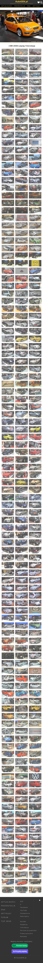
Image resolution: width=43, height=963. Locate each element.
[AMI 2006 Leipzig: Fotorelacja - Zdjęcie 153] (35, 429)
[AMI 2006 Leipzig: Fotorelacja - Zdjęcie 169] (8, 474)
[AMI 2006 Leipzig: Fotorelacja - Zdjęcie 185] (21, 512)
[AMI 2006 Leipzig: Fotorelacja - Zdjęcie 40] (8, 150)
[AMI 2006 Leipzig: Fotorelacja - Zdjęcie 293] (21, 784)
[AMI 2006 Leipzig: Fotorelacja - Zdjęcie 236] (21, 640)
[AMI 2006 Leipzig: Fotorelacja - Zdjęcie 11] (21, 74)
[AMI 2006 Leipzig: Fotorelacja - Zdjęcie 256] (8, 693)
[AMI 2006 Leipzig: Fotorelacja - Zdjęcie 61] (8, 203)
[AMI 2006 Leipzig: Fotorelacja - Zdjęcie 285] (35, 761)
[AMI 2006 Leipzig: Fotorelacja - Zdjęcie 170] (21, 474)
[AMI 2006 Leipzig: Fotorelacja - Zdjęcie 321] (35, 852)
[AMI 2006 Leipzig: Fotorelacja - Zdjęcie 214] (8, 588)
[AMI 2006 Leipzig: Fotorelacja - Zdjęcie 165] (35, 459)
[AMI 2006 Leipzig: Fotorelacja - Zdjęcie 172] (8, 482)
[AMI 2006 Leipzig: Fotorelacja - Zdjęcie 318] (35, 844)
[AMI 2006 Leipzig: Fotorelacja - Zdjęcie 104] (21, 308)
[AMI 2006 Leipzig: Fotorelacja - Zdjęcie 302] (21, 806)
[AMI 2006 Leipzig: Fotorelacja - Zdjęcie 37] (8, 142)
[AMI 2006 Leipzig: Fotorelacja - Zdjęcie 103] (8, 308)
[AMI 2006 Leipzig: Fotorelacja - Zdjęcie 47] (21, 165)
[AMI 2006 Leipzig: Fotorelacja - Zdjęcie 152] (21, 429)
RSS (21, 901)
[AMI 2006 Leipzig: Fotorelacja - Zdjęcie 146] (21, 414)
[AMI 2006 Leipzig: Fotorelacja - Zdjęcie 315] (35, 837)
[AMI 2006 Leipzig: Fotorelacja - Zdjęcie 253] (8, 686)
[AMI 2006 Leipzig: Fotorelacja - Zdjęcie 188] (21, 520)
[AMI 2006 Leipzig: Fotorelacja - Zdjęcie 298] (8, 799)
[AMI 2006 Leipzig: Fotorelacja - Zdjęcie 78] (35, 240)
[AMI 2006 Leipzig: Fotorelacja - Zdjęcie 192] (35, 527)
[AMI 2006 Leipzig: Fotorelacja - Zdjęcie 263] (21, 708)
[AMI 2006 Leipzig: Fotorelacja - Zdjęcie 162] (35, 452)
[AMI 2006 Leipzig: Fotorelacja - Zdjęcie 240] (35, 648)
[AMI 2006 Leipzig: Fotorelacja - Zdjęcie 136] (8, 391)
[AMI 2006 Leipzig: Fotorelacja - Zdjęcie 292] (8, 784)
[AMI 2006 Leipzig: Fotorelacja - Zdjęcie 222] (35, 603)
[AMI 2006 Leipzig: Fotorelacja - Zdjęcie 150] (35, 422)
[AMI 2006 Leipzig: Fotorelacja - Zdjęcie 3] (35, 52)
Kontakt (23, 921)
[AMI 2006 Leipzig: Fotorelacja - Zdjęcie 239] (21, 648)
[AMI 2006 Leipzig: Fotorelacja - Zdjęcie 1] (8, 52)
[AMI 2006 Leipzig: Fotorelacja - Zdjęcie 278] (21, 746)
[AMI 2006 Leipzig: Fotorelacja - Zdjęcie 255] (35, 686)
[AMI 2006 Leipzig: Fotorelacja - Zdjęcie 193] (8, 535)
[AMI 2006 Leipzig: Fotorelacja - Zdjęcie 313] (8, 837)
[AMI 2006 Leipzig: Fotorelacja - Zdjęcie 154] (8, 437)
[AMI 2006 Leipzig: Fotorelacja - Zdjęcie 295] (8, 791)
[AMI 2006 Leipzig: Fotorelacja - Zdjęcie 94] (8, 286)
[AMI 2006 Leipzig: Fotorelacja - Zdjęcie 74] (21, 233)
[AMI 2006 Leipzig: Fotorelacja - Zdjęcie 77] (21, 240)
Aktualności (6, 6)
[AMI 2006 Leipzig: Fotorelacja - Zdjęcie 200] (21, 550)
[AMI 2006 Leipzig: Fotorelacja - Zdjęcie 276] (35, 739)
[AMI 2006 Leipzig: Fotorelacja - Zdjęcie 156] (35, 437)
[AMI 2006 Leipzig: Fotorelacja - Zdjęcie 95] (21, 286)
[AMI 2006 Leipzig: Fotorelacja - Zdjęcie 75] (35, 233)
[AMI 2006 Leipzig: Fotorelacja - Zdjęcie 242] (21, 655)
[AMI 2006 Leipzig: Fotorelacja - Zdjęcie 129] (35, 369)
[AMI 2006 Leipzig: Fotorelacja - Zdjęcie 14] (21, 82)
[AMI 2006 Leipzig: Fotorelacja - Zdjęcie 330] (35, 874)
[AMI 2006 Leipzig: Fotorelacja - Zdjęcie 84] (35, 255)
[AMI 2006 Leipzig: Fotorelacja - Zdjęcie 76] (8, 240)
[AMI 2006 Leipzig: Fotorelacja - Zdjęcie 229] (8, 625)
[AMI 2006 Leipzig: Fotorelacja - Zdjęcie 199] (8, 550)
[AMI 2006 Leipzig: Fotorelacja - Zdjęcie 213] (35, 580)
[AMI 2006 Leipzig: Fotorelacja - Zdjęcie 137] (21, 391)
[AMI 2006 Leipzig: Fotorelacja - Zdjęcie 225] (35, 610)
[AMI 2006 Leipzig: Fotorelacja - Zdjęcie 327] (35, 867)
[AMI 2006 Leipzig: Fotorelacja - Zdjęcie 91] (8, 278)
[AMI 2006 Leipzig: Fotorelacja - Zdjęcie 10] (8, 74)
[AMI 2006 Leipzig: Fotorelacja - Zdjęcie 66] (35, 210)
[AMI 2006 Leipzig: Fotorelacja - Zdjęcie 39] (35, 142)
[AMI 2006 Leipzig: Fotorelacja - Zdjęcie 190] (8, 527)
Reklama (23, 936)
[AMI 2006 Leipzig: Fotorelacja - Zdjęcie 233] (21, 633)
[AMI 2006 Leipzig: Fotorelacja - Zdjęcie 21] (35, 97)
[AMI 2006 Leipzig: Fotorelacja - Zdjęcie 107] (21, 316)
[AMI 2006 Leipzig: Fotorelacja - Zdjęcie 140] (21, 399)
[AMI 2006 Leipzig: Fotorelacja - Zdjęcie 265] (8, 716)
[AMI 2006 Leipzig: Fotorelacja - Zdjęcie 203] (21, 557)
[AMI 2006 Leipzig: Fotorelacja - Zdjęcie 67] (8, 218)
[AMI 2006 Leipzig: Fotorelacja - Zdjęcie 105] (35, 308)
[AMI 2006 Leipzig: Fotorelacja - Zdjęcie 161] (21, 452)
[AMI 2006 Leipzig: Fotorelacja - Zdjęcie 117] (35, 338)
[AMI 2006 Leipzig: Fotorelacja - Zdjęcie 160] (8, 452)
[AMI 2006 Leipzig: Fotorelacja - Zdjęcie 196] (8, 542)
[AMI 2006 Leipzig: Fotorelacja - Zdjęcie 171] (35, 474)
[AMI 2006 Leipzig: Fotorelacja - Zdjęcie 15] (35, 82)
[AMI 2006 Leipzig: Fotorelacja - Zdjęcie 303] (35, 806)
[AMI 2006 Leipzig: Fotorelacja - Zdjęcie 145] (8, 414)
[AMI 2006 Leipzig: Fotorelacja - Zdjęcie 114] (35, 331)
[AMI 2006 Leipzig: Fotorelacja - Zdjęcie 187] (8, 520)
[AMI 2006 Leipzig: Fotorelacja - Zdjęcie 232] (8, 633)
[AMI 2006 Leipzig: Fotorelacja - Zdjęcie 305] (21, 814)
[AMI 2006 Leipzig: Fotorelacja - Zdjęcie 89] (21, 271)
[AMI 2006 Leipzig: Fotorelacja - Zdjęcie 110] (21, 323)
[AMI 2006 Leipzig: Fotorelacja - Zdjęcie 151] (8, 429)
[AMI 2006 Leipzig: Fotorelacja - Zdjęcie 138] (35, 391)
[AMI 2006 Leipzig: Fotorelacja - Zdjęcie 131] (21, 376)
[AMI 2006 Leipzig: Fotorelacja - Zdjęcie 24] (35, 104)
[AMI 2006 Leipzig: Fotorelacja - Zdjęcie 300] (35, 799)
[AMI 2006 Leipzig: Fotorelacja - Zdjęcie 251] (21, 678)
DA (28, 6)
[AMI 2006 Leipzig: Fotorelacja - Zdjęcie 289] (8, 776)
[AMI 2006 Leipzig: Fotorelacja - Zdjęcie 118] (8, 346)
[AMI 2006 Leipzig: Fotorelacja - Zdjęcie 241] (8, 655)
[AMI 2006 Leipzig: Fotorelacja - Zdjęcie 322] (8, 859)
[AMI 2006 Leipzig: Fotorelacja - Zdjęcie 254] (21, 686)
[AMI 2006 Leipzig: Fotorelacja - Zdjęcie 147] (35, 414)
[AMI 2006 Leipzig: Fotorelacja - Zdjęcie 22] (8, 104)
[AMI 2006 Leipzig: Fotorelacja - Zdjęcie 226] (8, 618)
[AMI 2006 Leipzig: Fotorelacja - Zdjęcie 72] (35, 225)
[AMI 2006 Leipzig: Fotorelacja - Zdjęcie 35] (21, 135)
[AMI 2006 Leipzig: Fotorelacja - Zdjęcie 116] (21, 338)
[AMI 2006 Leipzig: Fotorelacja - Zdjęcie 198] (35, 542)
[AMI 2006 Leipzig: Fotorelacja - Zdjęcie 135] (35, 384)
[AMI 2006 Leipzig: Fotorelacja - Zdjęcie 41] (21, 150)
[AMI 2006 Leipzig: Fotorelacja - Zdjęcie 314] (21, 837)
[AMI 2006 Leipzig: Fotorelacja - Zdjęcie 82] (8, 255)
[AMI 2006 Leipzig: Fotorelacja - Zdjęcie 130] (8, 376)
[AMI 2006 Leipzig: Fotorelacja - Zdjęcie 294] (35, 784)
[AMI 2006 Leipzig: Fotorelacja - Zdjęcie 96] (35, 286)
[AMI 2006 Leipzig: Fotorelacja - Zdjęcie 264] (11, 26)
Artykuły (36, 6)
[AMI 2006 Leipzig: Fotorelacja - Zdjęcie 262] (8, 708)
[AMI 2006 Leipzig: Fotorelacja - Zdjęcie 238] (8, 648)
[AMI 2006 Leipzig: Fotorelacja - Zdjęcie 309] (35, 822)
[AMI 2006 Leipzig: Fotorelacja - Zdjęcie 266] (32, 26)
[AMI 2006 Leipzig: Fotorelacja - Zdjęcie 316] (8, 844)
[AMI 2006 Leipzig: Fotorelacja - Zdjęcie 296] (21, 791)
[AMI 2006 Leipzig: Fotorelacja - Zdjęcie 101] (21, 301)
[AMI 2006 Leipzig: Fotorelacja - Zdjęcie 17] (21, 89)
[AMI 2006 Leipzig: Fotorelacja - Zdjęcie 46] (8, 165)
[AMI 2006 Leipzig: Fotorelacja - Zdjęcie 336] (35, 889)
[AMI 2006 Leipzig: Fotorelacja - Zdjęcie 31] (8, 127)
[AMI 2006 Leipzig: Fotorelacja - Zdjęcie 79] (8, 248)
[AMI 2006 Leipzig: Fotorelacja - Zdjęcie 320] (21, 852)
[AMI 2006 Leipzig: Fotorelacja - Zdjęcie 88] (8, 271)
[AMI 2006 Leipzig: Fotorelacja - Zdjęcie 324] (35, 859)
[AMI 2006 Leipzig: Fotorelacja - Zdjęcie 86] (21, 263)
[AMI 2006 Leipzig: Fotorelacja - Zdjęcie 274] (8, 739)
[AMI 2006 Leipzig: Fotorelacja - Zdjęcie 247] (8, 671)
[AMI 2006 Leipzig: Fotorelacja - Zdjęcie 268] (8, 723)
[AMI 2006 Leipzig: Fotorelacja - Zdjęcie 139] (8, 399)
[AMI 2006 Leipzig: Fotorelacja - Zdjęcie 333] (35, 882)
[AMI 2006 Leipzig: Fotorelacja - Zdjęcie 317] (21, 844)
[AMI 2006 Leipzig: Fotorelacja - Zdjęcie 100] (8, 301)
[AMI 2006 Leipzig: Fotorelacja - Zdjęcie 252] (35, 678)
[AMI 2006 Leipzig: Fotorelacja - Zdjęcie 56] (21, 188)
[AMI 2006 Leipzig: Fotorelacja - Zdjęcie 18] (35, 89)
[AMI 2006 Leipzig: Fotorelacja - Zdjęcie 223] (8, 610)
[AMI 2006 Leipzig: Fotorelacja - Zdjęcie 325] (8, 867)
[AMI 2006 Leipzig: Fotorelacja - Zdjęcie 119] (21, 346)
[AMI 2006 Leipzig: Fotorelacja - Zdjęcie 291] (35, 776)
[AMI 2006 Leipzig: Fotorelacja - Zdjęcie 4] (8, 59)
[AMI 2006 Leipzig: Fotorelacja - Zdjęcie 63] (35, 203)
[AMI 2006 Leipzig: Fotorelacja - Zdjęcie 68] (21, 218)
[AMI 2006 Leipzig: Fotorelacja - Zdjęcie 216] (35, 588)
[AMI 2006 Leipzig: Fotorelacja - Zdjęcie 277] (8, 746)
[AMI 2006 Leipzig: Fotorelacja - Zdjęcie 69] (35, 218)
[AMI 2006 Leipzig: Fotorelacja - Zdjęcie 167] (21, 467)
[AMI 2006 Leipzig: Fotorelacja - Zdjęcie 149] (21, 422)
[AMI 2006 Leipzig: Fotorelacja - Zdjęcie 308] (21, 822)
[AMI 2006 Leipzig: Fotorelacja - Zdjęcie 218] (21, 595)
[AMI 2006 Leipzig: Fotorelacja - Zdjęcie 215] (21, 588)
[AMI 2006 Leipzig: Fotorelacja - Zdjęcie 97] (8, 293)
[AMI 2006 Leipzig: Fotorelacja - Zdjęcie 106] (8, 316)
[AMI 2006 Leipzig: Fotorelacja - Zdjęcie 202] (8, 557)
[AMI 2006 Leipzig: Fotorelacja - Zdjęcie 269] (21, 723)
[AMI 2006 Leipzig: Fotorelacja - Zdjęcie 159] (35, 444)
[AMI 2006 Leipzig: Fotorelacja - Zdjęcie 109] (8, 323)
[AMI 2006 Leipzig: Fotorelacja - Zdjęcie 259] (8, 701)
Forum (4, 917)
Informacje (24, 927)
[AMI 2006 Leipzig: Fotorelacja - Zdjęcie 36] (35, 135)
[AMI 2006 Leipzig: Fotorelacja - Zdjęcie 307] (8, 822)
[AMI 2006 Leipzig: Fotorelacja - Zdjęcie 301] (8, 806)
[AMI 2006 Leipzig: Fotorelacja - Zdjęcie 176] (21, 489)
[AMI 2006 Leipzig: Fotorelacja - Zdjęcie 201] (35, 550)
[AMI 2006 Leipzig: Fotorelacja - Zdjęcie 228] (35, 618)
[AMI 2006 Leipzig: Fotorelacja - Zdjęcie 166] (8, 467)
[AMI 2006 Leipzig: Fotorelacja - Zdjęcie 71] (21, 225)
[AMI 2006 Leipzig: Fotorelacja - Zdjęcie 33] (35, 127)
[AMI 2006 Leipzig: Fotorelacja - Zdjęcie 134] (21, 384)
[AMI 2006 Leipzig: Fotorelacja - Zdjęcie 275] (21, 739)
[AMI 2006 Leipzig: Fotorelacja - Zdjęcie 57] (35, 188)
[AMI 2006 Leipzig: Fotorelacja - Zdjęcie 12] (35, 74)
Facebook (24, 907)
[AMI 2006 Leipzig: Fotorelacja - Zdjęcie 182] (21, 505)
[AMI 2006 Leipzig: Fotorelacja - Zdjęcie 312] (35, 829)
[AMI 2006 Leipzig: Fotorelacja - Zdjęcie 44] (21, 157)
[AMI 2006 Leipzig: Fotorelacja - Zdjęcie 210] (35, 572)
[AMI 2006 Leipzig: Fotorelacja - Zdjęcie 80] (21, 248)
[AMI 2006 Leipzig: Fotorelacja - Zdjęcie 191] (21, 527)
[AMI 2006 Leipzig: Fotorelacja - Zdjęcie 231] (35, 625)
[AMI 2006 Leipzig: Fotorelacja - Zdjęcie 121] (8, 354)
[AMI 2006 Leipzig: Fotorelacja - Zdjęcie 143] (21, 406)
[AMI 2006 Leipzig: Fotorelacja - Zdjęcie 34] (8, 135)
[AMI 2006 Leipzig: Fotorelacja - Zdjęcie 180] (35, 497)
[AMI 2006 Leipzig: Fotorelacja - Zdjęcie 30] (35, 120)
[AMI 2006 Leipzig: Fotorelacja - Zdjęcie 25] (8, 112)
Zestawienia (25, 913)
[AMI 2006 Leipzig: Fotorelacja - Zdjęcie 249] (35, 671)
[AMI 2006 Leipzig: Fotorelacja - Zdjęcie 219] (35, 595)
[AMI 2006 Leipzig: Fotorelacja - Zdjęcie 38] (21, 142)
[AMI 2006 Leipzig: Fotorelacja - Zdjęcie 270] (35, 723)
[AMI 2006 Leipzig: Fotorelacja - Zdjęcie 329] (21, 874)
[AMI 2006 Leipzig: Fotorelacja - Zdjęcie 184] (8, 512)
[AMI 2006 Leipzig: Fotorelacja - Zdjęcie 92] (21, 278)
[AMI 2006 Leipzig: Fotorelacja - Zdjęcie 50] (21, 172)
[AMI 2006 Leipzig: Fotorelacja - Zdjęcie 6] (35, 59)
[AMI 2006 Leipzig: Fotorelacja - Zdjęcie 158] (21, 444)
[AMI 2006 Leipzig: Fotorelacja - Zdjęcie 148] (8, 422)
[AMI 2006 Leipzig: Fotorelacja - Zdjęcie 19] (8, 97)
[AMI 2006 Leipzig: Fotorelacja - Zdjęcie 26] (21, 112)
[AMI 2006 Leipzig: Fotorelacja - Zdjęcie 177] (35, 489)
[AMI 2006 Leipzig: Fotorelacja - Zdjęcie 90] (35, 271)
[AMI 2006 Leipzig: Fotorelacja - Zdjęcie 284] (21, 761)
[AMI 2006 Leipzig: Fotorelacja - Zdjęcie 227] (21, 618)
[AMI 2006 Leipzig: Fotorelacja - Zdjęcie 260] (21, 701)
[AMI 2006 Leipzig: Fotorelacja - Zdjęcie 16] (8, 89)
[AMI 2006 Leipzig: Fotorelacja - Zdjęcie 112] (8, 331)
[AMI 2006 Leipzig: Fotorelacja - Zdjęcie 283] (8, 761)
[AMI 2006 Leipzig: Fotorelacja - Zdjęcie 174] (35, 482)
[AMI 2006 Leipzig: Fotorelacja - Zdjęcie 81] (35, 248)
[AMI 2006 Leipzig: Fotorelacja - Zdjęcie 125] (21, 361)
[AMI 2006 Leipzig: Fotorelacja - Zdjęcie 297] (35, 791)
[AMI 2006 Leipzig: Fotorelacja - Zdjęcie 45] (35, 157)
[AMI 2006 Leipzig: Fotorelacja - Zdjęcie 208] (8, 572)
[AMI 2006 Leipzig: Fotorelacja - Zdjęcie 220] (8, 603)
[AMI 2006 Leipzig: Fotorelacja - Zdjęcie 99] (35, 293)
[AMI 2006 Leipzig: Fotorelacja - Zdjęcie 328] (8, 874)
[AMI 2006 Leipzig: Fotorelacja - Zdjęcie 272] (21, 731)
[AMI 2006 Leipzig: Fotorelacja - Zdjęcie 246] (35, 663)
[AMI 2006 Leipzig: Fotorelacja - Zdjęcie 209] (21, 572)
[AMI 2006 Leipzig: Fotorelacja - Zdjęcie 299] (21, 799)
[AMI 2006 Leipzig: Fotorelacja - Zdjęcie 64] (8, 210)
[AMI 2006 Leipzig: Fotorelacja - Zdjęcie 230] (21, 625)
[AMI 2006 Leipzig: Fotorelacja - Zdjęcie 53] (21, 180)
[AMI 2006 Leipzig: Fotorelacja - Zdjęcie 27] (35, 112)
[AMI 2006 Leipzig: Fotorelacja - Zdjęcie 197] (21, 542)
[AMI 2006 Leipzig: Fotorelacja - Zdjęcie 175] (8, 489)
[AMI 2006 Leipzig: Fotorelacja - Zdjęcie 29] (21, 120)
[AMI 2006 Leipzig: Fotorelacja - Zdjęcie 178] (8, 497)
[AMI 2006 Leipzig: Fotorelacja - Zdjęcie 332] (21, 882)
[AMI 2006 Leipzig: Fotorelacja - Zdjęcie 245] (21, 663)
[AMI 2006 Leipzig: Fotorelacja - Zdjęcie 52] (8, 180)
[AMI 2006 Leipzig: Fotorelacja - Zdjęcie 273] (35, 731)
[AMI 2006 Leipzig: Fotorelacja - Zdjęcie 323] (21, 859)
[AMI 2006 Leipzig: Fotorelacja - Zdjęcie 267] (35, 716)
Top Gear (6, 921)
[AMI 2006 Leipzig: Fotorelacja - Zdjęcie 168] (35, 467)
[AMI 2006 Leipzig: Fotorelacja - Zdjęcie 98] (21, 293)
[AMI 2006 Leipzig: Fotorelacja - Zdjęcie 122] (21, 354)
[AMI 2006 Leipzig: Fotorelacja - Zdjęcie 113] (21, 331)
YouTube (23, 910)
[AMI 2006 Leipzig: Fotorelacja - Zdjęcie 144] (35, 406)
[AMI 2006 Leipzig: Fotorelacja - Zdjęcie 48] (35, 165)
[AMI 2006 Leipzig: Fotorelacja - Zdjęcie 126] (35, 361)
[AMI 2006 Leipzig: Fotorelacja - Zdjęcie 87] (35, 263)
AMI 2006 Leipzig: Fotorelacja (22, 46)
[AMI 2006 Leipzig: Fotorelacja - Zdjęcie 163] (8, 459)
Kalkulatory (24, 916)
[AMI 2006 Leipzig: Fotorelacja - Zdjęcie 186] (35, 512)
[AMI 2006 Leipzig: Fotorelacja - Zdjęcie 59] (21, 195)
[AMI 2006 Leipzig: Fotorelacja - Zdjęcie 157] (8, 444)
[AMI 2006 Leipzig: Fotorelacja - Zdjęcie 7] (8, 67)
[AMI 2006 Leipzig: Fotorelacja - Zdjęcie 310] (8, 829)
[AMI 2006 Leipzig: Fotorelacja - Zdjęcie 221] (21, 603)
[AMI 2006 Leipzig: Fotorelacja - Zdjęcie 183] (35, 505)
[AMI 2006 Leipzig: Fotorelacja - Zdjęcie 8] (21, 67)
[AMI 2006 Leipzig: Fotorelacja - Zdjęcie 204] (35, 557)
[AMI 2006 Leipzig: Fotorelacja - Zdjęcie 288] (35, 769)
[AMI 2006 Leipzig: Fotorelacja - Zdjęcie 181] (8, 505)
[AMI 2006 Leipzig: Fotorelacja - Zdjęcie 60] (35, 195)
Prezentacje (19, 6)
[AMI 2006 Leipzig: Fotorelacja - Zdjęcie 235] (8, 640)
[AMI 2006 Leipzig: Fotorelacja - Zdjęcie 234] (35, 633)
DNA (3, 910)
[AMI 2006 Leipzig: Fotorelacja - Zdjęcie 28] (8, 120)
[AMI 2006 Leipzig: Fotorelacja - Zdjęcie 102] (35, 301)
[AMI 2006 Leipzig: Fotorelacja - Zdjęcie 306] (35, 814)
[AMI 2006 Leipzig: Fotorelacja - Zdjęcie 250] (8, 678)
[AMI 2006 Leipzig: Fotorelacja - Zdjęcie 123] (35, 354)
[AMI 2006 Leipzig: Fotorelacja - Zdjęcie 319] (8, 852)
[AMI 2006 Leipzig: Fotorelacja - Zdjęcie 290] (21, 776)
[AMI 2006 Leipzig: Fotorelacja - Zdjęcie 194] (21, 535)
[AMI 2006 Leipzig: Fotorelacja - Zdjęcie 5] (21, 59)
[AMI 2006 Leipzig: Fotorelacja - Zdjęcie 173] (21, 482)
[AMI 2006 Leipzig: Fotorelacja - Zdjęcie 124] (8, 361)
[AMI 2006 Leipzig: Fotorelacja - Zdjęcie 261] (35, 701)
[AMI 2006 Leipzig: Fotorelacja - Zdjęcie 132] (35, 376)
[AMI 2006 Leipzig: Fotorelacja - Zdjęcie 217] (8, 595)
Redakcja (23, 924)
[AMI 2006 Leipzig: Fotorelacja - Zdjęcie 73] (8, 233)
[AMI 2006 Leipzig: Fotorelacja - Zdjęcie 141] (35, 399)
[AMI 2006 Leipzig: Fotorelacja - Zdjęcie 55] (8, 188)
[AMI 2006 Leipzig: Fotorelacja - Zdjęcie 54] (35, 180)
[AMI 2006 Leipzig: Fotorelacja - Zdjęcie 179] (21, 497)
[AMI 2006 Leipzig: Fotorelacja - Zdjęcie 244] (8, 663)
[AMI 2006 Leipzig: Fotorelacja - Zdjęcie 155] (21, 437)
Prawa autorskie (26, 933)
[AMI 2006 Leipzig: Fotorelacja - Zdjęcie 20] (21, 97)
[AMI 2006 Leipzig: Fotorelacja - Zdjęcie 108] (35, 316)
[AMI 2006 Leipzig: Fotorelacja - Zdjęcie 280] (8, 754)
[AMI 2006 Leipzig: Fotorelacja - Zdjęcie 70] (8, 225)
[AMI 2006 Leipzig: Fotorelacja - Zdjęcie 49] (8, 172)
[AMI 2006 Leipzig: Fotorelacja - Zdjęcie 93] (35, 278)
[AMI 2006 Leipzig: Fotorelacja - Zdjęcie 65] (21, 210)
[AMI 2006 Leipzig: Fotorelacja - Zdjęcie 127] (8, 369)
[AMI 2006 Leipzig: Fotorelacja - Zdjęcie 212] (21, 580)
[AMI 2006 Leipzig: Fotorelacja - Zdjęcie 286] (8, 769)
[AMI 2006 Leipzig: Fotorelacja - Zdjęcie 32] (21, 127)
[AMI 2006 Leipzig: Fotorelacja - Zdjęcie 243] (35, 655)
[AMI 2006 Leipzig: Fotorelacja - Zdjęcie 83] (21, 255)
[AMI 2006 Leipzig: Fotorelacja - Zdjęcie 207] (35, 565)
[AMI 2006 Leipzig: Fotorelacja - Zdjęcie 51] (35, 172)
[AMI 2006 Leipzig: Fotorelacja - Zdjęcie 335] (21, 889)
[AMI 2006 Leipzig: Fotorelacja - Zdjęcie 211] (8, 580)
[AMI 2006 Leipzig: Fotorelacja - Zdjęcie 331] (8, 882)
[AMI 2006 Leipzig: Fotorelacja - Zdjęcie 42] (35, 150)
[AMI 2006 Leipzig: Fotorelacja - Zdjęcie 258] (35, 693)
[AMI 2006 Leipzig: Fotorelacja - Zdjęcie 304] (8, 814)
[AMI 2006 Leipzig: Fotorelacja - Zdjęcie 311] (21, 829)
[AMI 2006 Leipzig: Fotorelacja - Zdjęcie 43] (8, 157)
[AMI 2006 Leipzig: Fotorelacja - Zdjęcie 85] (8, 263)
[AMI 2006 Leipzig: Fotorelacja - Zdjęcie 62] (21, 203)
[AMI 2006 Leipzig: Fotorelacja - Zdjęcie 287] (21, 769)
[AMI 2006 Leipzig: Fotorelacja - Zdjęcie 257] (21, 693)
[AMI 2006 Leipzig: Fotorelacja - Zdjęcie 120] (35, 346)
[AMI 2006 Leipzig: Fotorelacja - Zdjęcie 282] (35, 754)
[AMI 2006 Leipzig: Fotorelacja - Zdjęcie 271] (8, 731)
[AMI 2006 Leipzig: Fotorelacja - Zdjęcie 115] (8, 338)
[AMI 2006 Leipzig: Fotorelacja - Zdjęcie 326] (21, 867)
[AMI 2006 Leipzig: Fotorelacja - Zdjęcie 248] (21, 671)
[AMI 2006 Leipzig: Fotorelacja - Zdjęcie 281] (21, 754)
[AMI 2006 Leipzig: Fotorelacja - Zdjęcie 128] (21, 369)
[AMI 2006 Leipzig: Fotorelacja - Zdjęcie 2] (21, 52)
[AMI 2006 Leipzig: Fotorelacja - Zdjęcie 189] (35, 520)
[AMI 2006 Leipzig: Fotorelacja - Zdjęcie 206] (21, 565)
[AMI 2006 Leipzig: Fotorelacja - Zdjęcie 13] (8, 82)
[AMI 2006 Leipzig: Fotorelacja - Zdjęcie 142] (8, 406)
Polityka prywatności (28, 930)
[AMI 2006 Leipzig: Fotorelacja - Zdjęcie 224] (21, 610)
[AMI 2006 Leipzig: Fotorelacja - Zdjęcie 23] (21, 104)
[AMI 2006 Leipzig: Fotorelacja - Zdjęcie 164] (21, 459)
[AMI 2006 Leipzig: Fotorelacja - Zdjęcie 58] (8, 195)
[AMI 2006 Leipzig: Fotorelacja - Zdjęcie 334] (8, 889)
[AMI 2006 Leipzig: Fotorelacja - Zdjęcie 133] (8, 384)
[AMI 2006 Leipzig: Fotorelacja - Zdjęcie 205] (8, 565)
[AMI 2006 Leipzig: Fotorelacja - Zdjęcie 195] (35, 535)
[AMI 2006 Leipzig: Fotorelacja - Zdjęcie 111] (35, 323)
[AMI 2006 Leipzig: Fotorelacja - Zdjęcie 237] (35, 640)
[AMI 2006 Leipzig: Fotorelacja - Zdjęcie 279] (35, 746)
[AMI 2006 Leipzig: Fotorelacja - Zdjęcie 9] (35, 67)
